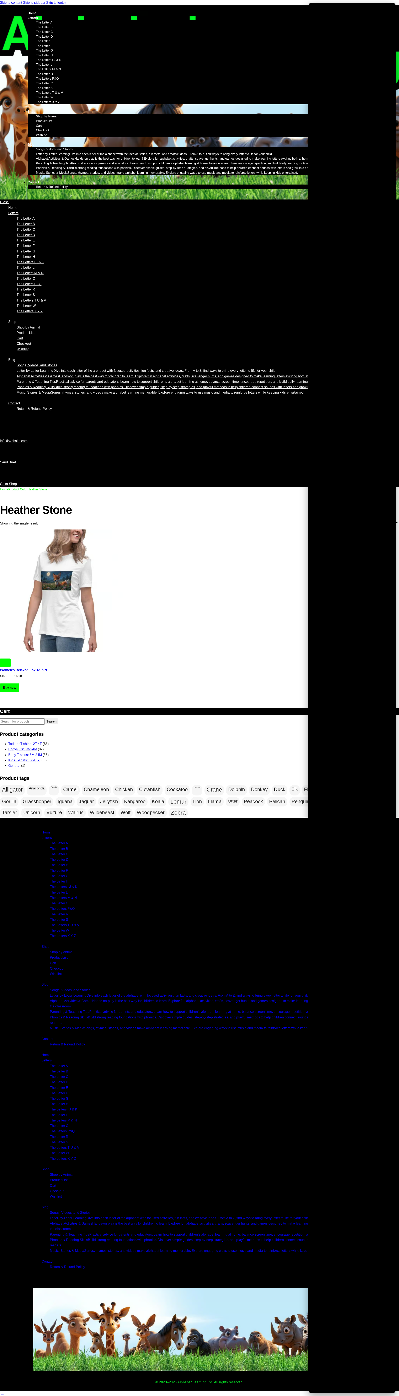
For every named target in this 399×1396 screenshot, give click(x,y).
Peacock (253, 801)
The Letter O (59, 903)
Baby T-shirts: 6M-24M (25, 755)
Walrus (76, 812)
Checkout (57, 968)
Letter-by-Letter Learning (180, 995)
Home (4, 489)
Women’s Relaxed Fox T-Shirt (23, 670)
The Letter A (59, 843)
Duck (279, 789)
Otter (233, 801)
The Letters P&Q (62, 908)
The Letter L (59, 892)
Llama (215, 801)
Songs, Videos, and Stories (70, 990)
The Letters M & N (63, 898)
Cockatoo (177, 789)
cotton (197, 787)
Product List (59, 957)
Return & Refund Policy (67, 1044)
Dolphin (236, 789)
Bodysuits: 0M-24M (22, 749)
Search (51, 721)
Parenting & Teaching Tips (202, 1011)
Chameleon (96, 789)
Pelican (277, 801)
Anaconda (36, 788)
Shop (45, 946)
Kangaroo (134, 801)
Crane (214, 790)
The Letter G (59, 876)
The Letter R (59, 914)
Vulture (54, 812)
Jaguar (86, 801)
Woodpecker (151, 812)
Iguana (65, 801)
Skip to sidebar (34, 2)
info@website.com (14, 441)
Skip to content (11, 2)
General (14, 765)
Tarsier (9, 812)
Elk (295, 789)
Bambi (54, 787)
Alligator (12, 790)
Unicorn (31, 812)
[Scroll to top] (2, 1393)
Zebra (178, 813)
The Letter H (59, 881)
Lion (197, 801)
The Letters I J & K (63, 887)
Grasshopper (37, 801)
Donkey (259, 789)
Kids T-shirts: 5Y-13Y (24, 760)
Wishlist (56, 974)
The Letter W (59, 930)
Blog (45, 984)
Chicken (124, 789)
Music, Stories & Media (194, 1028)
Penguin (301, 801)
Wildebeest (102, 812)
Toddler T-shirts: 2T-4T (25, 744)
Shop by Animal (61, 952)
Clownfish (149, 789)
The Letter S (59, 919)
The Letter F (59, 870)
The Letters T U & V (64, 925)
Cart (53, 963)
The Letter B (59, 849)
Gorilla (9, 801)
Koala (158, 801)
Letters (47, 838)
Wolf (126, 812)
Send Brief (8, 462)
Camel (70, 789)
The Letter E (59, 865)
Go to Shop (8, 484)
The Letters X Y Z (63, 936)
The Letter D (59, 859)
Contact (47, 1039)
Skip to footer (56, 2)
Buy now (9, 687)
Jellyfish (109, 801)
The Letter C (59, 854)
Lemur (178, 802)
